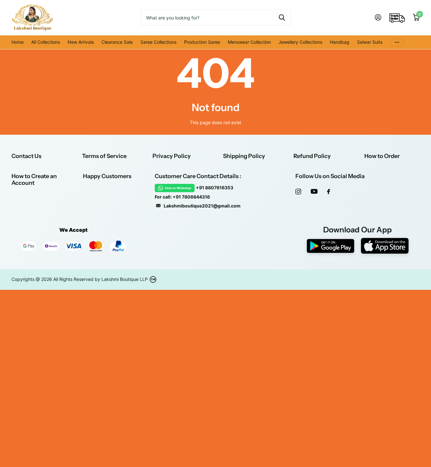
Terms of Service (104, 156)
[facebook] (328, 191)
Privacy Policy (171, 156)
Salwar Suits (370, 42)
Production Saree (202, 42)
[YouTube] (314, 191)
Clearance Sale (117, 42)
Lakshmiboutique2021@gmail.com (202, 205)
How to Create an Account (34, 179)
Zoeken (282, 18)
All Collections (45, 42)
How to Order (382, 156)
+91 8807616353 (214, 187)
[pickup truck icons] (397, 18)
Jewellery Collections (300, 42)
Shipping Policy (244, 156)
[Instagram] (298, 191)
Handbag (339, 42)
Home (17, 42)
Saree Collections (158, 42)
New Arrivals (81, 42)
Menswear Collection (249, 42)
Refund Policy (312, 156)
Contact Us (26, 156)
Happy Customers (107, 176)
